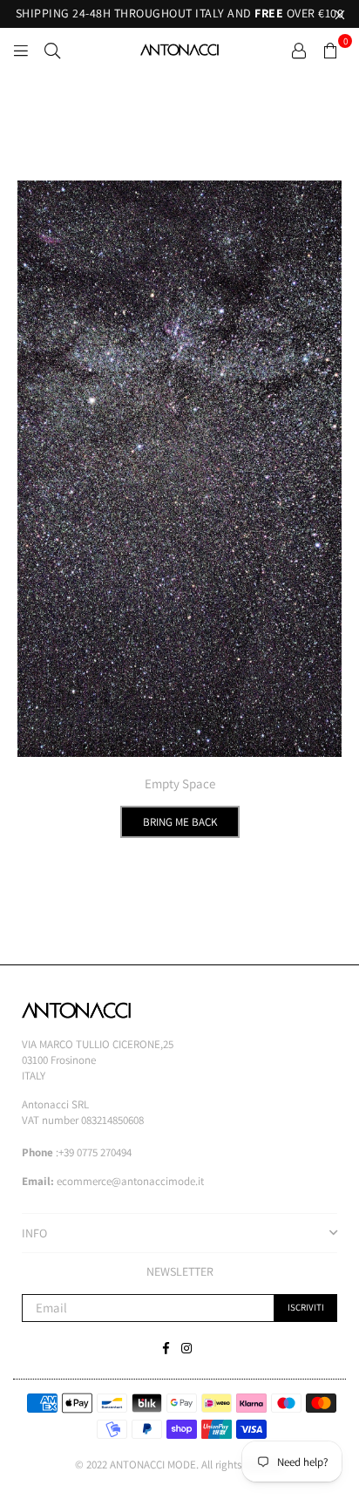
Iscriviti (306, 1307)
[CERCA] (52, 50)
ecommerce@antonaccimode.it (130, 1181)
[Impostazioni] (299, 50)
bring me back (180, 821)
